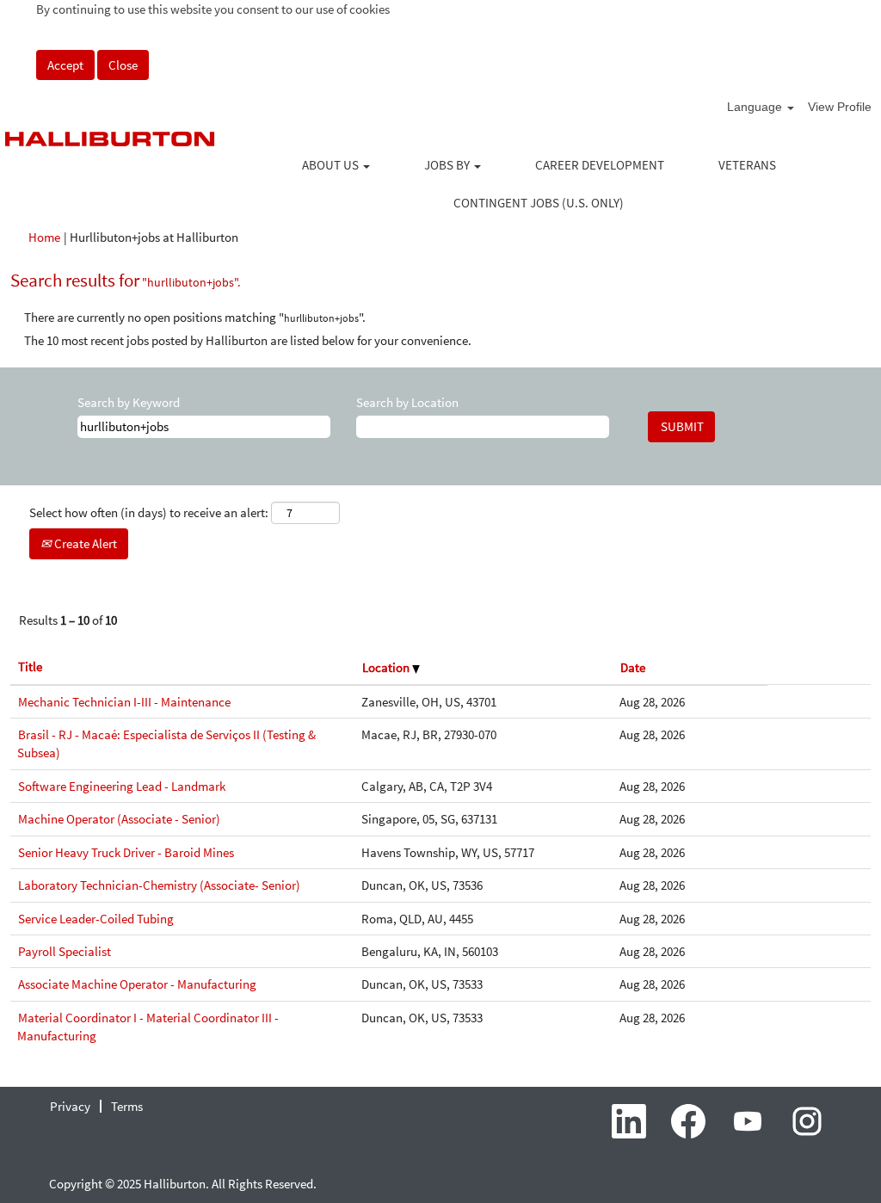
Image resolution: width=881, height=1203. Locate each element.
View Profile (840, 107)
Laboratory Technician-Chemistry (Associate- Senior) (159, 885)
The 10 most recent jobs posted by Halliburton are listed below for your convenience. (247, 340)
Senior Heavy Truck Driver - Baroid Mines (126, 852)
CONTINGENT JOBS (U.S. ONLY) (538, 202)
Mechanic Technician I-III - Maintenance (124, 702)
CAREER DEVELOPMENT (599, 165)
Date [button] (632, 667)
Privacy (70, 1106)
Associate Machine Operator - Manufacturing (137, 984)
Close (123, 65)
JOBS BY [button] (448, 165)
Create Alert (84, 543)
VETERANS (747, 165)
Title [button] (30, 666)
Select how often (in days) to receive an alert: (148, 512)
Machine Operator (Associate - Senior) (119, 819)
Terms (127, 1106)
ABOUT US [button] (331, 165)
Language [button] (756, 107)
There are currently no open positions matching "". (195, 317)
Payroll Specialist (64, 951)
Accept (65, 65)
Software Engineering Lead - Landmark (121, 786)
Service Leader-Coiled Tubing (96, 918)
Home (44, 237)
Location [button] (387, 667)
